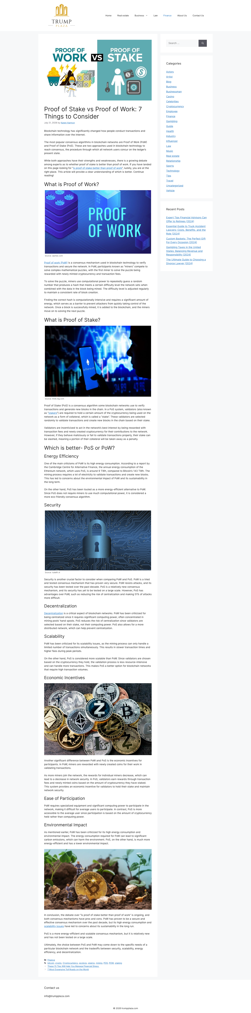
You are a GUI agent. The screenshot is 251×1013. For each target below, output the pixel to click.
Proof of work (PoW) (56, 262)
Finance (167, 15)
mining (99, 963)
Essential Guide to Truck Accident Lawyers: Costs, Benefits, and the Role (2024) (186, 230)
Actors (170, 71)
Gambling (171, 121)
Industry (171, 136)
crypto (58, 963)
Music (169, 151)
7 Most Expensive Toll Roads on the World (68, 969)
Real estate (123, 15)
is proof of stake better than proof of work (97, 168)
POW (111, 963)
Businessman (174, 91)
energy (91, 963)
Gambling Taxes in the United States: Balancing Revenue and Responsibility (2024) (184, 251)
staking (118, 963)
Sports (170, 165)
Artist (169, 76)
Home (108, 15)
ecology (83, 963)
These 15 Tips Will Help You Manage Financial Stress (73, 966)
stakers (53, 412)
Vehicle (170, 190)
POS (106, 963)
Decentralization (53, 613)
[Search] (203, 43)
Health (170, 131)
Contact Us (198, 15)
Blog (168, 81)
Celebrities (172, 101)
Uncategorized (174, 185)
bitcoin (50, 963)
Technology (173, 170)
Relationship (173, 160)
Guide (169, 126)
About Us (182, 15)
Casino (170, 96)
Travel (169, 180)
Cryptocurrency (70, 963)
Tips (168, 175)
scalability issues (54, 926)
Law (156, 15)
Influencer (172, 141)
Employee (172, 111)
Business (139, 15)
